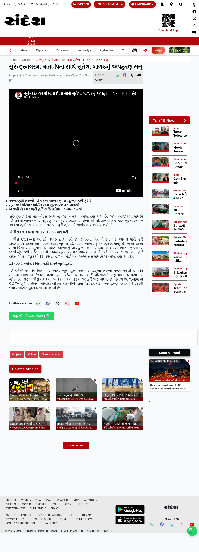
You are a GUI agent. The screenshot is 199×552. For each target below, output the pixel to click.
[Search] (180, 4)
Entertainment (178, 33)
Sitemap (86, 515)
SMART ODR (50, 523)
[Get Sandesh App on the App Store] (130, 520)
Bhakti (55, 508)
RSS (71, 515)
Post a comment (76, 445)
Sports (130, 33)
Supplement (108, 4)
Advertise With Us (50, 515)
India (59, 33)
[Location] (171, 4)
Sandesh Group (42, 519)
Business (88, 33)
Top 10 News (164, 120)
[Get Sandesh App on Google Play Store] (130, 509)
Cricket (117, 33)
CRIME (142, 33)
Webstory (72, 33)
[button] (46, 33)
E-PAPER (83, 4)
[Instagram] (194, 25)
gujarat (26, 59)
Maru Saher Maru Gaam (31, 39)
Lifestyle (155, 33)
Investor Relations (18, 515)
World (105, 33)
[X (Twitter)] (132, 75)
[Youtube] (192, 525)
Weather (44, 33)
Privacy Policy (15, 519)
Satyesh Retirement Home (76, 519)
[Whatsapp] (194, 5)
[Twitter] (194, 19)
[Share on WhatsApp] (192, 531)
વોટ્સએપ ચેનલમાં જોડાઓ (29, 315)
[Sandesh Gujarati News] (24, 20)
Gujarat (19, 33)
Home (7, 33)
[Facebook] (194, 12)
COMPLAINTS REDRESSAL (20, 523)
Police (32, 354)
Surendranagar (51, 354)
